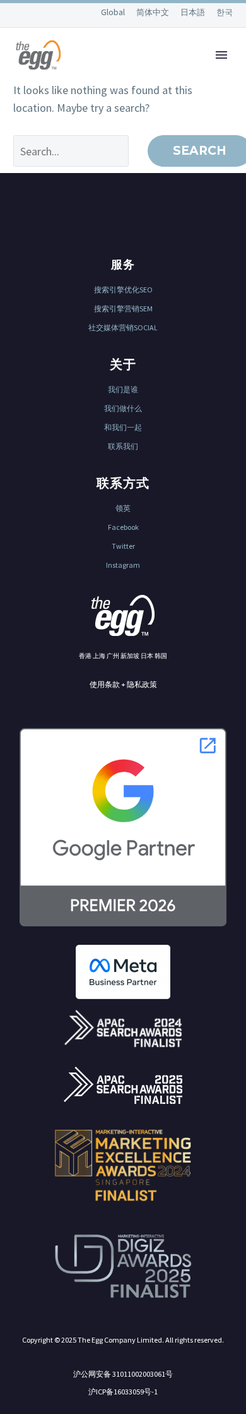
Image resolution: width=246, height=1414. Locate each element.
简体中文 (153, 12)
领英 (123, 508)
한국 (224, 12)
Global (114, 12)
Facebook (123, 527)
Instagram (123, 565)
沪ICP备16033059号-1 (123, 1391)
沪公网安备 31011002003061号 (123, 1374)
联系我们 (123, 446)
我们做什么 (123, 408)
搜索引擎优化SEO (123, 289)
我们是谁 (123, 389)
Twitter (123, 546)
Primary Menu (221, 54)
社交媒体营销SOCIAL (123, 327)
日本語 (193, 12)
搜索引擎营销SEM (123, 308)
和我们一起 (123, 427)
